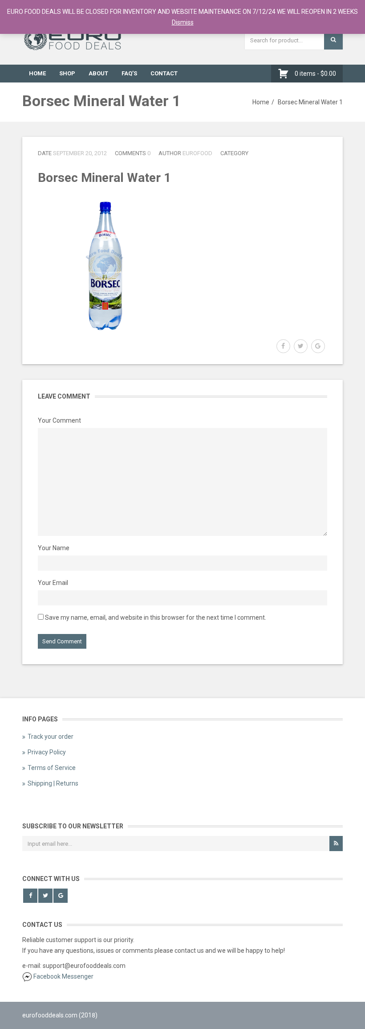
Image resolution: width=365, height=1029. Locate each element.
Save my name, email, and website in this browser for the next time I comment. (155, 617)
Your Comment (59, 420)
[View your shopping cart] (285, 73)
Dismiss (183, 22)
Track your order (50, 736)
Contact (164, 73)
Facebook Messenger (63, 976)
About (98, 73)
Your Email (53, 582)
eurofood (197, 153)
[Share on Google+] (318, 346)
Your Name (53, 548)
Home (37, 73)
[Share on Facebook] (283, 346)
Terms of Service (52, 767)
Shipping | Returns (53, 783)
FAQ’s (129, 73)
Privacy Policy (47, 752)
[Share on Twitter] (301, 346)
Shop (67, 73)
